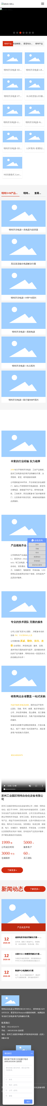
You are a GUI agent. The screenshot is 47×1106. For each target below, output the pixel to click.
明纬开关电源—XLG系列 (23, 365)
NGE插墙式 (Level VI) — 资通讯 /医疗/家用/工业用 (12, 175)
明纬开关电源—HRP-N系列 (23, 297)
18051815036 (12, 1031)
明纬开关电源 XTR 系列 (12, 97)
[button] (14, 33)
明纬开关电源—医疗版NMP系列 (23, 399)
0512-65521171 (13, 1027)
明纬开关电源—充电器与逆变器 (23, 229)
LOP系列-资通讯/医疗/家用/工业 (35, 149)
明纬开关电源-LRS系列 (34, 71)
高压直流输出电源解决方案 (23, 263)
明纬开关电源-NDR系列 (34, 123)
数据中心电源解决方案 (24, 971)
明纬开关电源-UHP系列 (12, 123)
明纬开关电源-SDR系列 (12, 149)
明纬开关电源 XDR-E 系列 (12, 71)
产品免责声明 (23, 927)
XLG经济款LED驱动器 (34, 97)
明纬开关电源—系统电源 (23, 331)
